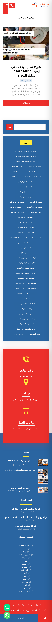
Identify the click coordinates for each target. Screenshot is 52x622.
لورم (25, 579)
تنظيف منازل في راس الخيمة (26, 232)
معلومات (24, 582)
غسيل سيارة (24, 554)
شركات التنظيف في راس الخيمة (26, 258)
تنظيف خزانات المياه (25, 187)
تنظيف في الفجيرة (36, 212)
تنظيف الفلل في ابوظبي (25, 182)
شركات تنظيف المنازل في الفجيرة (26, 263)
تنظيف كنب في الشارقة (25, 217)
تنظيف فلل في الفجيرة (34, 207)
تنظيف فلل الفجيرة (36, 202)
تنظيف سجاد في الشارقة (26, 197)
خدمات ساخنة (24, 591)
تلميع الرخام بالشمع (17, 171)
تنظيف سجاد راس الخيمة (26, 192)
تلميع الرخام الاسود (35, 166)
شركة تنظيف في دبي (25, 314)
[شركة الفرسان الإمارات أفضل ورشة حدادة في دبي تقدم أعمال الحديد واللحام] (40, 5)
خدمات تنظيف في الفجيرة (26, 243)
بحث (9, 127)
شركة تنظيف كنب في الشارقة (26, 508)
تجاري (24, 560)
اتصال (24, 576)
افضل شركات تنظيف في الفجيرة (25, 151)
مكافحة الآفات (25, 545)
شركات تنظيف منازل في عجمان (26, 288)
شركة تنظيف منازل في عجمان (25, 329)
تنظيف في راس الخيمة (17, 212)
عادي (24, 563)
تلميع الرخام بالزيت (35, 171)
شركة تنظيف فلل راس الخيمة (25, 303)
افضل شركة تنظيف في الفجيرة (26, 156)
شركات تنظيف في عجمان (26, 278)
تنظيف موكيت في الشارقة (33, 237)
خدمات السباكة (14, 237)
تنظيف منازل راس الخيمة (26, 222)
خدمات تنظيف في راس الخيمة (25, 248)
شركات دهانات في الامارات (25, 293)
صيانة (24, 557)
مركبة (24, 548)
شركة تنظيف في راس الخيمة (26, 319)
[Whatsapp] (7, 615)
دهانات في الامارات (26, 253)
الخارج (24, 573)
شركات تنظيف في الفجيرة (25, 268)
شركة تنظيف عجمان (25, 298)
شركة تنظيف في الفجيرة (26, 309)
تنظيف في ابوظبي (15, 207)
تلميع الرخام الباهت (17, 166)
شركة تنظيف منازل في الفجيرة (26, 324)
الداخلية (24, 570)
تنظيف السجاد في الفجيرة (33, 176)
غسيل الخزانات (35, 334)
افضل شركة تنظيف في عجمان (25, 161)
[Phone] (7, 607)
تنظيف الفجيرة (14, 176)
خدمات (25, 566)
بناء (24, 551)
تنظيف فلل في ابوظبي (17, 202)
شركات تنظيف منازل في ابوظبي (25, 283)
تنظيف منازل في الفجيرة (26, 227)
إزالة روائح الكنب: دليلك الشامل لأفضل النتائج (26, 517)
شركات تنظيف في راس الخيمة (26, 273)
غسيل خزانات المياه (18, 334)
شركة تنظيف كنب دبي (26, 525)
